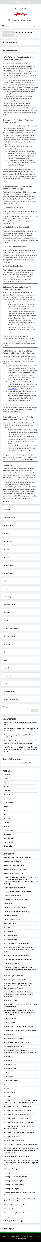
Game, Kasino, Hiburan (11, 915)
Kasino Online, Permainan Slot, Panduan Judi (18, 959)
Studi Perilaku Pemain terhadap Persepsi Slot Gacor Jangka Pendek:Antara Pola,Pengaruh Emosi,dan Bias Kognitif (21, 749)
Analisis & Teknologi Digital (12, 861)
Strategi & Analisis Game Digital (14, 1140)
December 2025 (9, 790)
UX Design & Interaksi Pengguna (14, 1221)
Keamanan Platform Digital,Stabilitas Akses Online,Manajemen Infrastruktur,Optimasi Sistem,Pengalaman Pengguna (18, 986)
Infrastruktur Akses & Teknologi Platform (17, 943)
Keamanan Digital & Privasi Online (14, 976)
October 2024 (8, 846)
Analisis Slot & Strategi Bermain (14, 873)
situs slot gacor (9, 526)
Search (5, 707)
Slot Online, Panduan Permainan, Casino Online (19, 1132)
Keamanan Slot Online (11, 1000)
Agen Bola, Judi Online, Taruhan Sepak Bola (17, 857)
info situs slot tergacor (11, 939)
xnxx (5, 660)
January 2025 (8, 834)
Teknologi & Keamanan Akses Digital (15, 1177)
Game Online (8, 903)
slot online (7, 668)
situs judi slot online (10, 1068)
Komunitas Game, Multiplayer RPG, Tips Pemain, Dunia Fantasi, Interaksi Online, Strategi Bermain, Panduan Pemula (19, 1013)
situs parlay (7, 676)
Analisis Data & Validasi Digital (14, 865)
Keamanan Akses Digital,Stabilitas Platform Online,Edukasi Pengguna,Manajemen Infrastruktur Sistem (20, 970)
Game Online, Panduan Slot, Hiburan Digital (17, 911)
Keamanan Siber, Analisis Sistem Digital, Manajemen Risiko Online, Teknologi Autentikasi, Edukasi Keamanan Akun (20, 994)
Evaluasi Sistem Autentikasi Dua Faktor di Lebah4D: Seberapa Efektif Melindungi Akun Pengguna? (19, 2)
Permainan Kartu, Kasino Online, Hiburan (16, 1042)
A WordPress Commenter (12, 763)
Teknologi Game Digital (11, 1189)
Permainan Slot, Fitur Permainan (14, 1046)
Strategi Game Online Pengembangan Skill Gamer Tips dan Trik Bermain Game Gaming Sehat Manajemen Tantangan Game (21, 1151)
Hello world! (27, 763)
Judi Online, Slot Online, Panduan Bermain (17, 955)
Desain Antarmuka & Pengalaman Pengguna (18, 892)
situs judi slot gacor (10, 1064)
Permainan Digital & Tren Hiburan (14, 1038)
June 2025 (7, 814)
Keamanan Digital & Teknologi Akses (15, 980)
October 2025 (8, 798)
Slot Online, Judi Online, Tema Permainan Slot (18, 1114)
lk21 (5, 652)
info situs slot (8, 931)
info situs (7, 927)
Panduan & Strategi (10, 1019)
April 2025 (7, 822)
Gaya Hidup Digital (10, 923)
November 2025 (9, 794)
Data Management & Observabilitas (15, 888)
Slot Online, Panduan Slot (12, 1136)
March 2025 (7, 826)
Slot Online (7, 1096)
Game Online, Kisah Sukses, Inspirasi (15, 907)
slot (5, 581)
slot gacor (7, 549)
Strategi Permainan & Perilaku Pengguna (16, 1156)
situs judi (7, 1056)
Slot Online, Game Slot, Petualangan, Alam (17, 1106)
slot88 (6, 620)
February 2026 (8, 782)
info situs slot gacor (10, 935)
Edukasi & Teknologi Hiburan (13, 896)
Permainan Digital (9, 1034)
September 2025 (9, 802)
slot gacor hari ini (9, 518)
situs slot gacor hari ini (11, 628)
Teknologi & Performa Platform (14, 1185)
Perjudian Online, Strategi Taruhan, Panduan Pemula (20, 1031)
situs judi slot (8, 1060)
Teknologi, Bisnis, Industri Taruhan (15, 1205)
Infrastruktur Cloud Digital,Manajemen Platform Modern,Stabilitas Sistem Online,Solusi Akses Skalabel (19, 950)
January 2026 (8, 786)
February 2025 (8, 830)
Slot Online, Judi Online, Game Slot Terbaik (17, 1110)
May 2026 (7, 774)
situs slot (7, 533)
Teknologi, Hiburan (10, 1209)
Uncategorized (8, 1217)
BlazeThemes (21, 1238)
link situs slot (8, 541)
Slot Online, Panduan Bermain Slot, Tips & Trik (18, 1122)
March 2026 (7, 778)
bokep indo (7, 644)
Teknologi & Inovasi (10, 1173)
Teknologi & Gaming (10, 1169)
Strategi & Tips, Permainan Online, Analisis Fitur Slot (20, 1144)
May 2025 (7, 818)
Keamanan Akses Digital (11, 963)
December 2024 (9, 838)
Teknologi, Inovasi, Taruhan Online (15, 1213)
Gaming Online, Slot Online (12, 919)
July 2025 (7, 810)
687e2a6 (7, 63)
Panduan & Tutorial (10, 1023)
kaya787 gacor (13, 389)
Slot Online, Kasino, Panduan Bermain (16, 1118)
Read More (6, 501)
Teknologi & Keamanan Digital (13, 1181)
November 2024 (9, 842)
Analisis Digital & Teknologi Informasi (16, 869)
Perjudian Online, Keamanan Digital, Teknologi (18, 1026)
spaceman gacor (9, 692)
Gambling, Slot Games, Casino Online (16, 900)
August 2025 (8, 806)
